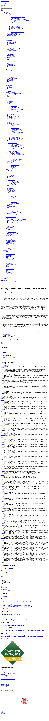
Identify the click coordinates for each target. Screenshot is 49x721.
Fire (6, 69)
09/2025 (2, 387)
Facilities (10, 104)
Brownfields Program (15, 124)
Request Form (11, 81)
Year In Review (11, 39)
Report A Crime (11, 189)
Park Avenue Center (15, 110)
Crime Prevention (11, 180)
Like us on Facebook (5, 685)
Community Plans (11, 123)
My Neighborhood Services (11, 258)
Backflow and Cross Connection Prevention (17, 219)
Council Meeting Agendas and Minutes (8, 673)
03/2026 (2, 373)
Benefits (9, 86)
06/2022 (2, 430)
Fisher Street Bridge (15, 214)
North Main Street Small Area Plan (18, 138)
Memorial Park (14, 202)
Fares (9, 230)
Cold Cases (10, 176)
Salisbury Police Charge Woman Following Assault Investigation (22, 636)
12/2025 (2, 380)
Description (6, 365)
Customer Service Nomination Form (8, 679)
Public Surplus (8, 249)
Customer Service (11, 67)
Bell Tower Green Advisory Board (18, 17)
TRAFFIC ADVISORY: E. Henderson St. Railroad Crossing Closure (23, 630)
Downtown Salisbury (10, 62)
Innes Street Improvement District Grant (19, 148)
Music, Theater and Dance (11, 276)
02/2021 (2, 479)
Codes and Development (11, 241)
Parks (9, 115)
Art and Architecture (10, 269)
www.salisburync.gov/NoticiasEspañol (29, 359)
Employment (3, 669)
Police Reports (3, 672)
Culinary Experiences (10, 270)
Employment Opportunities (13, 88)
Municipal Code (11, 44)
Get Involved (10, 113)
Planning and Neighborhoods (11, 119)
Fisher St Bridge (14, 215)
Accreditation (13, 173)
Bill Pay (7, 251)
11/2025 (2, 383)
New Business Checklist (10, 247)
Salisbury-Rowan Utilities (11, 217)
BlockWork (13, 167)
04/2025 (2, 393)
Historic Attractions (9, 272)
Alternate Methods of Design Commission (19, 15)
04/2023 (2, 419)
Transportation (8, 235)
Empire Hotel (11, 43)
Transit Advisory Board (13, 233)
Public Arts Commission (15, 26)
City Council (8, 13)
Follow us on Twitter (5, 686)
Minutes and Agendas (12, 35)
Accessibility (5, 3)
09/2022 (2, 425)
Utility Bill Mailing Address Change (12, 625)
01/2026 (2, 378)
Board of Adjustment (15, 18)
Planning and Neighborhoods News (15, 339)
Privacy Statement (26, 711)
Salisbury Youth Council (16, 27)
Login (2, 712)
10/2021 (2, 468)
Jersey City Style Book (15, 133)
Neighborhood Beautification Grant (18, 145)
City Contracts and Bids (10, 240)
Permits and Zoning (10, 248)
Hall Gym (13, 108)
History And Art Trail (15, 163)
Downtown (10, 140)
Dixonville (13, 197)
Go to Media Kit (4, 352)
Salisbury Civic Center (15, 111)
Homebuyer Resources (15, 155)
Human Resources (9, 85)
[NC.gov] (5, 710)
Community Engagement (11, 52)
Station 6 (12, 77)
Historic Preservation (12, 151)
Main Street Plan (14, 135)
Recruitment (10, 80)
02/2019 (2, 535)
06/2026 (2, 367)
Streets (9, 213)
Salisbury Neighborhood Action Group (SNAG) (17, 605)
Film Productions (11, 56)
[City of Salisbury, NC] (5, 9)
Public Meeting (11, 49)
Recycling (10, 205)
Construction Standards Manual (14, 93)
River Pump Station (12, 225)
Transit (7, 228)
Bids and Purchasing (12, 65)
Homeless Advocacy (15, 178)
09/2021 (2, 472)
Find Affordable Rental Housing (17, 154)
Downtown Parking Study (16, 129)
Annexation (10, 121)
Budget (9, 66)
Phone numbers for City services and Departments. (11, 590)
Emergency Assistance (15, 153)
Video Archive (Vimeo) (13, 61)
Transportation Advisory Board (17, 28)
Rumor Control (11, 58)
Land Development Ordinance (14, 95)
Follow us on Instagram (5, 689)
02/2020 (2, 481)
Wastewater (10, 227)
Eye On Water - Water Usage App (15, 220)
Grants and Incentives (12, 143)
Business (5, 237)
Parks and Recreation (10, 103)
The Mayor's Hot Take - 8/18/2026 (12, 614)
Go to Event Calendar (5, 608)
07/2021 (2, 473)
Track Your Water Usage (11, 264)
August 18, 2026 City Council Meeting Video (15, 620)
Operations (13, 174)
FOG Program (11, 221)
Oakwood (13, 198)
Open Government (12, 45)
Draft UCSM (13, 94)
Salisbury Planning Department (12, 335)
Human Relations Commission (17, 21)
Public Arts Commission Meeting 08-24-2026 (17, 601)
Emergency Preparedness (13, 78)
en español (11, 568)
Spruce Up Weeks (14, 211)
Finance (7, 63)
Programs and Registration (13, 116)
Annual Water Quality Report (6, 677)
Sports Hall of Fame (12, 118)
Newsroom (10, 57)
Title (2, 365)
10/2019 (2, 486)
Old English (13, 199)
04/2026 (2, 371)
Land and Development (10, 92)
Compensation (11, 87)
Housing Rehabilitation (15, 160)
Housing (7, 257)
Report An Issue (11, 206)
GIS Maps (10, 141)
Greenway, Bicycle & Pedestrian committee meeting (17, 606)
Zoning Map (10, 101)
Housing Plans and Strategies (16, 159)
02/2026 (2, 375)
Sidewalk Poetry (14, 168)
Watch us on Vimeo (5, 688)
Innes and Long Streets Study (17, 132)
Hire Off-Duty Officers (12, 184)
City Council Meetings (12, 33)
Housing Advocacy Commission (17, 32)
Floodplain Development (13, 96)
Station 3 (12, 73)
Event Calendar (11, 55)
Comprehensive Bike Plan (16, 126)
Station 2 (12, 72)
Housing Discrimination (15, 158)
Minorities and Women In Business (15, 34)
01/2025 (2, 395)
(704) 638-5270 (4, 587)
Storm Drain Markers (15, 209)
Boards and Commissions (13, 14)
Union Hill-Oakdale (15, 203)
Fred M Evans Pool (15, 107)
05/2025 (2, 390)
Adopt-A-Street (11, 193)
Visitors (4, 267)
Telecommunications (12, 84)
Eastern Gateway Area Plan (16, 130)
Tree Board (13, 29)
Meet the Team (11, 51)
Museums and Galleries (10, 274)
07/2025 (2, 388)
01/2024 (2, 401)
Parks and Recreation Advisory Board (18, 24)
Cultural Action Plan (15, 128)
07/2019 (2, 491)
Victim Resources (11, 191)
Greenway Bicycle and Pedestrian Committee (20, 20)
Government (5, 12)
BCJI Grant (13, 183)
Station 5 (12, 76)
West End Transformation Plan (17, 139)
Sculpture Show (14, 166)
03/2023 (2, 421)
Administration (9, 40)
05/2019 (2, 516)
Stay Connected (9, 263)
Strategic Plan (11, 36)
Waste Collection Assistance (16, 212)
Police (7, 169)
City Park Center (14, 106)
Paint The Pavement (15, 165)
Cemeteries (10, 195)
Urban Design (11, 162)
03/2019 (2, 528)
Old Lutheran (13, 200)
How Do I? (5, 278)
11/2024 (2, 397)
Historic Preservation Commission (17, 30)
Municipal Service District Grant (17, 146)
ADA (9, 229)
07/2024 (2, 400)
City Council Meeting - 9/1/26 (13, 604)
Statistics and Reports (15, 182)
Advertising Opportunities (11, 239)
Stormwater (10, 207)
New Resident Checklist (10, 259)
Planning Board (14, 25)
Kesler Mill (15, 125)
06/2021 (2, 475)
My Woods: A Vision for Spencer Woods (19, 136)
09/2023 (2, 406)
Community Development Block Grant (18, 147)
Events (7, 271)
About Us (10, 70)
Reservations (10, 117)
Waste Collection (11, 210)
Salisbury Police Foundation (14, 190)
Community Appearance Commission (18, 19)
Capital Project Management (11, 50)
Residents (5, 250)
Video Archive (11, 37)
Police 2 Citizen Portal (12, 187)
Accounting (10, 64)
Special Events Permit (12, 82)
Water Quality (11, 226)
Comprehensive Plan (10, 242)
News (7, 261)
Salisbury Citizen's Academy (14, 48)
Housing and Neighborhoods (14, 152)
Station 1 (12, 71)
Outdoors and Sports (10, 273)
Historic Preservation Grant (16, 144)
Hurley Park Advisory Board (16, 22)
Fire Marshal (10, 79)
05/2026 (2, 369)
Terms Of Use (20, 711)
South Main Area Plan (15, 137)
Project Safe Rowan (15, 181)
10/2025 (2, 385)
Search (14, 7)
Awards (9, 59)
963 (4, 357)
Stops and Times (11, 234)
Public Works (8, 192)
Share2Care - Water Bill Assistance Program (17, 224)
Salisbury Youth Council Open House (17, 602)
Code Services (11, 122)
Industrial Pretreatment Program (14, 222)
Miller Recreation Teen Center (17, 109)
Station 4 (12, 74)
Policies (9, 91)
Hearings (10, 102)
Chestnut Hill (13, 196)
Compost (10, 204)
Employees (3, 5)
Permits (9, 100)
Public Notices (11, 47)
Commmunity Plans (10, 252)
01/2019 (2, 562)
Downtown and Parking (10, 254)
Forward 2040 (13, 131)
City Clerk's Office (12, 41)
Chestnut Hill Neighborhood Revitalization (19, 150)
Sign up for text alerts (5, 684)
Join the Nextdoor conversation (7, 690)
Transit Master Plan (12, 232)
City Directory (11, 54)
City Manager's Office (12, 42)
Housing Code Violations (16, 156)
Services (12, 175)
